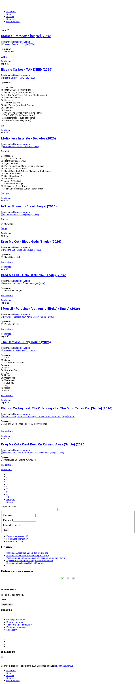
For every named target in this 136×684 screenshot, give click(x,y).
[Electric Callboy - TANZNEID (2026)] (18, 78)
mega (4, 228)
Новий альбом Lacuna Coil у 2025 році (25, 563)
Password (8, 520)
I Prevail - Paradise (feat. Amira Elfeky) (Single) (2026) (40, 308)
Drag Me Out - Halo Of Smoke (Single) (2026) (33, 275)
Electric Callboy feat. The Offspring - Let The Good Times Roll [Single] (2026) (56, 408)
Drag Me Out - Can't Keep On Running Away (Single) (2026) (43, 444)
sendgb (5, 193)
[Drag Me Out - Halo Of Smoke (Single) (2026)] (23, 283)
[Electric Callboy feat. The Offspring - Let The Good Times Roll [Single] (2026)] (38, 416)
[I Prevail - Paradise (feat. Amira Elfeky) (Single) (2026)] (27, 317)
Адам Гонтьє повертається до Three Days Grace (29, 560)
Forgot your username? (17, 539)
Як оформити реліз (15, 619)
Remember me (10, 525)
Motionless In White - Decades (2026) (28, 138)
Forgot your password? (17, 536)
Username (8, 515)
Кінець (9, 502)
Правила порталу (14, 622)
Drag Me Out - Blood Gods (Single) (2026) (31, 241)
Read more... (6, 61)
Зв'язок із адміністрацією (19, 624)
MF (2, 125)
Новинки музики (21, 42)
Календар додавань (16, 627)
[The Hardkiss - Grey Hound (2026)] (18, 350)
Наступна (10, 499)
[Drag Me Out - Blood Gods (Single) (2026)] (21, 250)
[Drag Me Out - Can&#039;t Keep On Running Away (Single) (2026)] (32, 452)
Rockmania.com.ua (64, 666)
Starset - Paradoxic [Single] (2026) (26, 36)
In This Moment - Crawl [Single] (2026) (29, 206)
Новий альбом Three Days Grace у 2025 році (27, 555)
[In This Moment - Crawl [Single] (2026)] (20, 214)
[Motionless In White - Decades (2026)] (20, 146)
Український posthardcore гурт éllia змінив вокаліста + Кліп (35, 558)
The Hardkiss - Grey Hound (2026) (26, 342)
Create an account (14, 541)
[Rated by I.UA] (7, 659)
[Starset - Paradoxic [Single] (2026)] (18, 44)
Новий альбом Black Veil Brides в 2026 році (27, 553)
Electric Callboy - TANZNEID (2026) (26, 69)
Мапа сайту (11, 630)
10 (7, 497)
